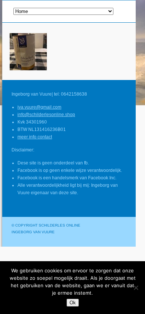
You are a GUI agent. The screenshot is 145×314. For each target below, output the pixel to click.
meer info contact (34, 137)
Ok (73, 302)
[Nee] (135, 287)
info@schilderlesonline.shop (46, 114)
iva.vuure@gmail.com (39, 107)
